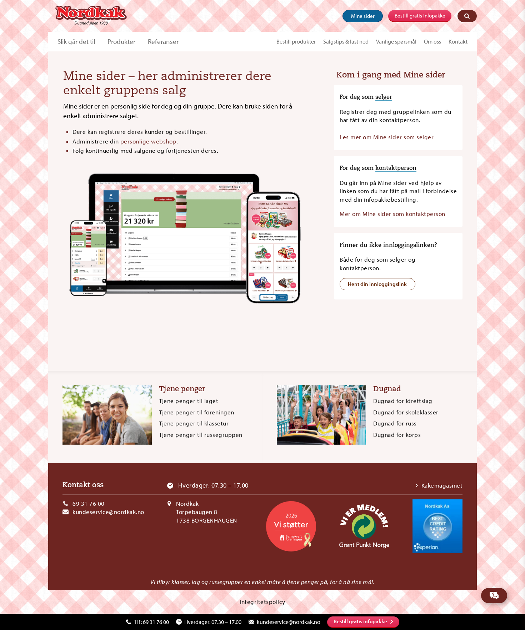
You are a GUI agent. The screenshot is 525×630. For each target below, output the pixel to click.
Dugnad (387, 389)
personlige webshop (148, 141)
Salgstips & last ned (346, 41)
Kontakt (458, 41)
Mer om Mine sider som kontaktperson (392, 213)
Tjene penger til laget (188, 400)
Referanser (163, 41)
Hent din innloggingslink (377, 284)
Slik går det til (76, 41)
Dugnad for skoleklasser (406, 412)
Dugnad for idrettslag (402, 400)
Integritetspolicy (262, 601)
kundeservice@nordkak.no (108, 511)
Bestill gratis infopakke (420, 15)
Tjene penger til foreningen (196, 412)
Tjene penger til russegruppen (200, 434)
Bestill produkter (296, 41)
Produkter (121, 41)
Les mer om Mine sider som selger (387, 137)
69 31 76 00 (88, 503)
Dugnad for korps (397, 434)
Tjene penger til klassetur (194, 423)
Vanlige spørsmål (396, 41)
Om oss (432, 41)
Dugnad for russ (395, 423)
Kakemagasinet (441, 485)
